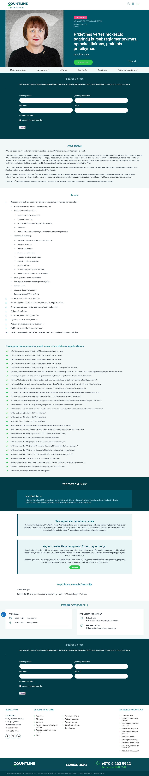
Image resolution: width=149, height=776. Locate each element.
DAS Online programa (130, 728)
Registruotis (83, 62)
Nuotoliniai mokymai (72, 725)
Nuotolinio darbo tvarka (130, 743)
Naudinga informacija (129, 740)
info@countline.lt (11, 728)
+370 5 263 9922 (12, 731)
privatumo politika (36, 120)
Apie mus (39, 716)
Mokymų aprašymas (18, 70)
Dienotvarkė (103, 70)
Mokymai (39, 719)
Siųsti (22, 127)
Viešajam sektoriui (72, 719)
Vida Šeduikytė (81, 54)
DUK (37, 735)
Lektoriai (39, 722)
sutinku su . (32, 120)
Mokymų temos (43, 70)
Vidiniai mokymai (71, 722)
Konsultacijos (70, 728)
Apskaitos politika (128, 737)
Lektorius (64, 70)
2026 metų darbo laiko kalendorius (130, 747)
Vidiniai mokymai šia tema (128, 70)
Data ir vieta (83, 70)
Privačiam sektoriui (72, 716)
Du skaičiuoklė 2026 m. (130, 751)
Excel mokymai (127, 715)
